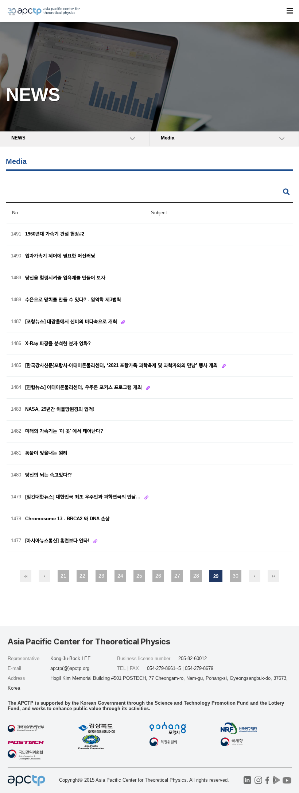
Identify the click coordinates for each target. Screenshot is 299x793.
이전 (44, 576)
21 (63, 576)
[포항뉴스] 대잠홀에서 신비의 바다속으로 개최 (72, 321)
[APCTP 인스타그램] (258, 780)
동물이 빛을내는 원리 (46, 453)
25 (139, 576)
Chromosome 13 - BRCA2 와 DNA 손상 (67, 519)
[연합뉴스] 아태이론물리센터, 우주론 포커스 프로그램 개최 (84, 387)
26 (158, 576)
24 (120, 576)
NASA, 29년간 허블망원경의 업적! (59, 409)
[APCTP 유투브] (287, 780)
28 (196, 576)
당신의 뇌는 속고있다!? (48, 475)
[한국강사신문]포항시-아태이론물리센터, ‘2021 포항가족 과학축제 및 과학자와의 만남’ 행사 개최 (122, 365)
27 (177, 576)
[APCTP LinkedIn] (247, 780)
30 (235, 576)
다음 (254, 576)
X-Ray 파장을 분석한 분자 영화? (58, 343)
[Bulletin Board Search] (286, 192)
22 (82, 576)
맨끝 (273, 576)
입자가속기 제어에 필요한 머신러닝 (60, 256)
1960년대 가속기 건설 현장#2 (54, 234)
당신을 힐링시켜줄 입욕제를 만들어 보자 (65, 278)
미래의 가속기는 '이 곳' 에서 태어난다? (64, 431)
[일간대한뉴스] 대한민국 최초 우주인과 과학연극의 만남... (83, 496)
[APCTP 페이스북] (267, 780)
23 (101, 576)
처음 (25, 576)
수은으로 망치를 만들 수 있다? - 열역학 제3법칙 (73, 300)
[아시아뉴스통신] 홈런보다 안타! (58, 540)
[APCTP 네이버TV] (276, 780)
